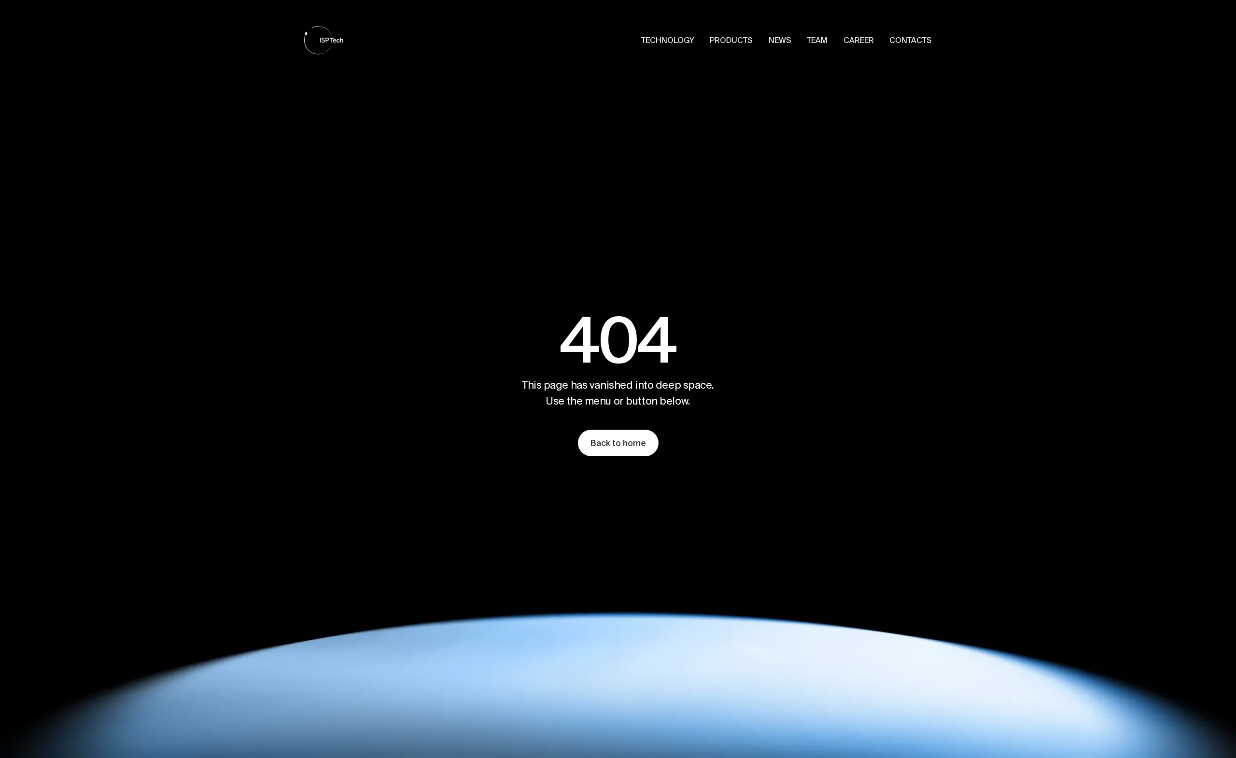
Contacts (910, 40)
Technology (667, 40)
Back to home (618, 443)
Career (858, 40)
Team (817, 40)
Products (731, 40)
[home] (323, 40)
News (780, 40)
